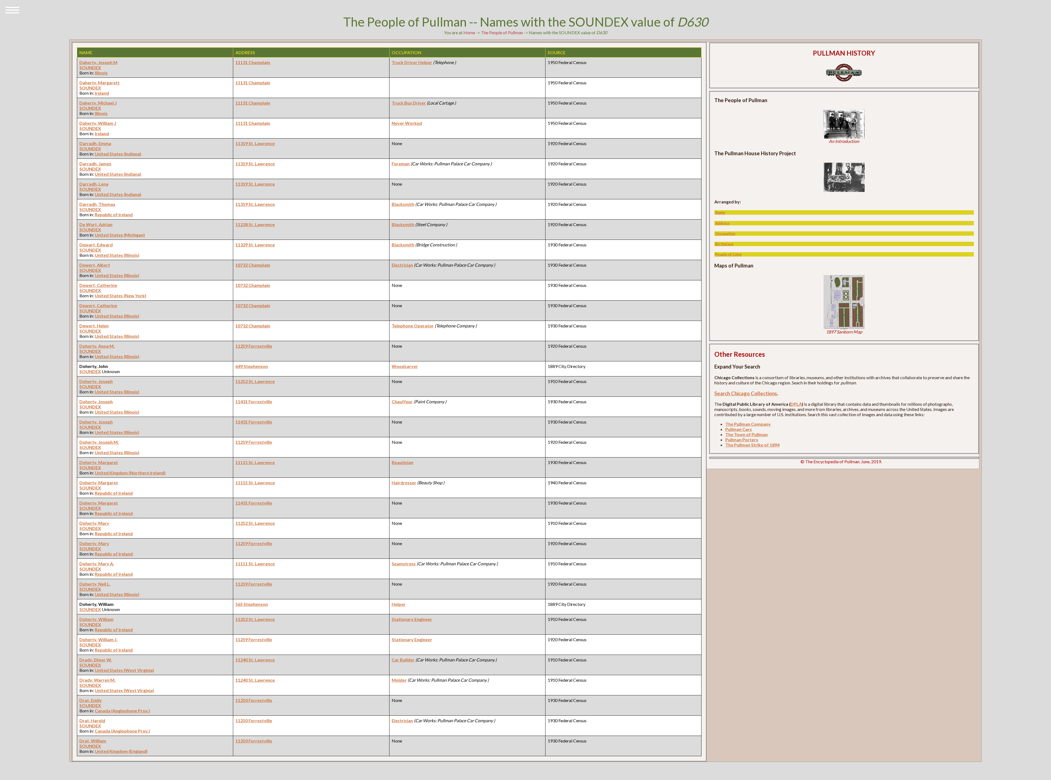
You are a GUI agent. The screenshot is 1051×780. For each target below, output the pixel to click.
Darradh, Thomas (97, 204)
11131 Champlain (252, 62)
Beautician (402, 462)
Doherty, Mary (94, 523)
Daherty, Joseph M (98, 62)
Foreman (401, 163)
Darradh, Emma (95, 143)
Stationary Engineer (412, 619)
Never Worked (407, 123)
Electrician (402, 264)
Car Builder (403, 659)
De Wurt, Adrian (95, 224)
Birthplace (724, 244)
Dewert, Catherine (98, 285)
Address (722, 223)
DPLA (796, 404)
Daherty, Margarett (99, 82)
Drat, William (92, 740)
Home (469, 32)
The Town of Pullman (746, 434)
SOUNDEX (90, 67)
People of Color (728, 254)
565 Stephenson (251, 604)
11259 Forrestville (253, 346)
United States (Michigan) (120, 234)
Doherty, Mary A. (96, 563)
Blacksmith (403, 204)
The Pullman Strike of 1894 (752, 444)
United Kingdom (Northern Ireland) (130, 472)
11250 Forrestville (253, 700)
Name (720, 212)
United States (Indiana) (118, 153)
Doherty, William (96, 619)
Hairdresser (404, 482)
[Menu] (12, 9)
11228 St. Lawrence (255, 224)
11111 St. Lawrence (255, 563)
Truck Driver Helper (412, 62)
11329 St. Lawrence (255, 244)
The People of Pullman (502, 32)
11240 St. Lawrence (255, 659)
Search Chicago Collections (745, 393)
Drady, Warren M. (97, 680)
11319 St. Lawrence (255, 143)
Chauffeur (402, 401)
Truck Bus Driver (409, 102)
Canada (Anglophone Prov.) (122, 710)
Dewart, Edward (96, 244)
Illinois (101, 72)
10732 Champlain (252, 264)
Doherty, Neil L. (95, 583)
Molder (399, 680)
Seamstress (404, 563)
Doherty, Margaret (98, 462)
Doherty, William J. (98, 639)
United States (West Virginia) (124, 670)
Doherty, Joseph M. (99, 442)
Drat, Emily (90, 700)
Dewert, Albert (94, 264)
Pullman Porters (741, 439)
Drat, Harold (92, 720)
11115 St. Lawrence (255, 462)
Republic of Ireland (114, 214)
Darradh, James (95, 163)
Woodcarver (405, 366)
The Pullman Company (748, 424)
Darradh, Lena (93, 183)
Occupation (725, 233)
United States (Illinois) (117, 255)
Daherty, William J (97, 123)
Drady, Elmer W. (95, 659)
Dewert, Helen (94, 325)
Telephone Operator (413, 325)
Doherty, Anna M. (97, 346)
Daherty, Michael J (98, 102)
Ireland (102, 93)
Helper (399, 604)
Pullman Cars (738, 429)
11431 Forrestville (253, 401)
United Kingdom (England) (121, 751)
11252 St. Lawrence (255, 381)
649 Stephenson (251, 366)
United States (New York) (120, 295)
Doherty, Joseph (96, 381)
